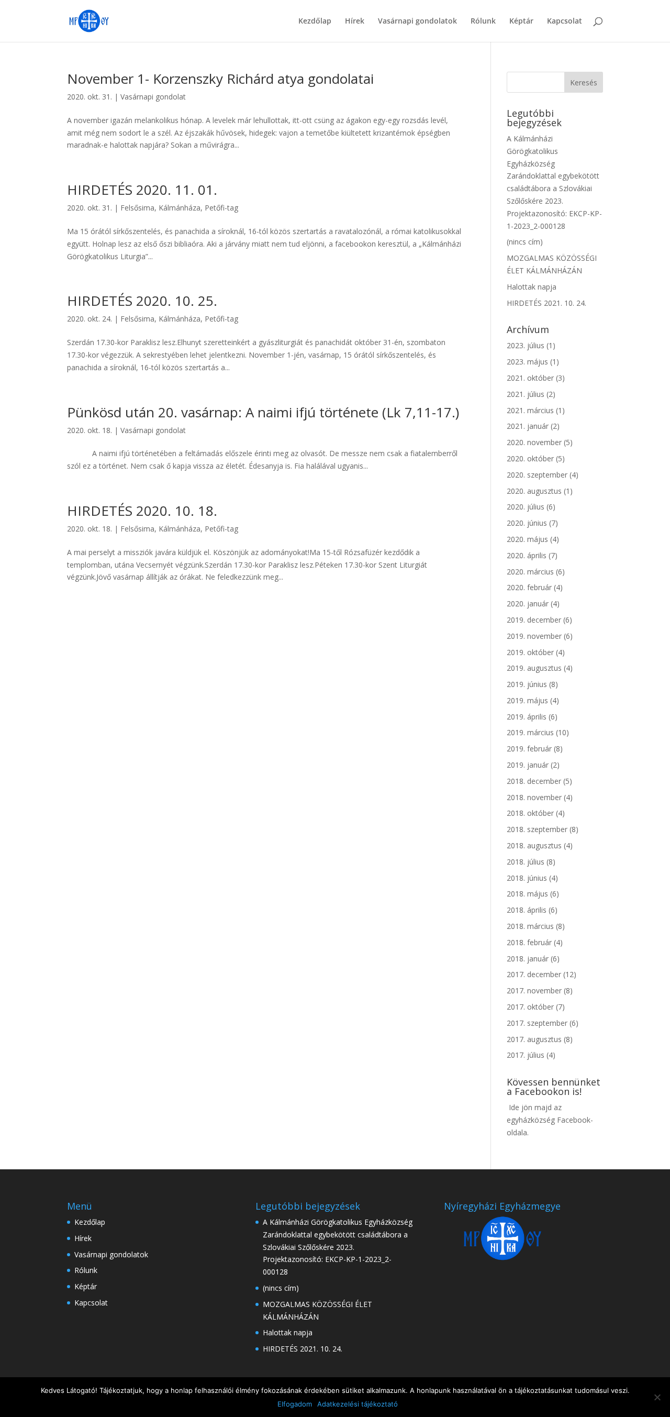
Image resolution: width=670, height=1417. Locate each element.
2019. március (530, 732)
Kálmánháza (179, 208)
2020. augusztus (534, 491)
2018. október (530, 813)
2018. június (527, 878)
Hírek (354, 21)
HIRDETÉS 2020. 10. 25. (142, 300)
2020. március (530, 572)
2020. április (526, 555)
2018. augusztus (534, 845)
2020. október (530, 458)
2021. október (530, 378)
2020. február (529, 587)
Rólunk (483, 21)
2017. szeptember (537, 1023)
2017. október (530, 1007)
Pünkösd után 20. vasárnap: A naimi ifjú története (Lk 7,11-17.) (263, 412)
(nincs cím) (525, 242)
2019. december (534, 620)
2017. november (534, 990)
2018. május (527, 894)
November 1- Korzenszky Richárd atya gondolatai (220, 78)
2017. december (534, 974)
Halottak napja (531, 287)
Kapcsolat (564, 21)
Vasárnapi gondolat (153, 97)
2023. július (525, 345)
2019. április (526, 717)
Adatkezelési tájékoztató (357, 1404)
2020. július (525, 507)
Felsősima (137, 208)
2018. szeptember (537, 829)
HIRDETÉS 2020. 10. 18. (142, 510)
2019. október (530, 652)
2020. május (527, 539)
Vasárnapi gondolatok (417, 21)
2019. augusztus (534, 668)
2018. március (530, 926)
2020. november (534, 442)
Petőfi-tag (221, 208)
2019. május (527, 700)
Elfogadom (294, 1404)
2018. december (534, 781)
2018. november (534, 797)
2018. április (526, 910)
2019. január (528, 765)
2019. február (529, 749)
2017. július (525, 1055)
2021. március (530, 410)
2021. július (525, 394)
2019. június (527, 684)
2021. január (528, 426)
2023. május (527, 362)
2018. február (529, 942)
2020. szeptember (537, 475)
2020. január (528, 603)
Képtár (521, 21)
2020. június (527, 523)
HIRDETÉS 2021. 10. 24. (546, 303)
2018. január (528, 959)
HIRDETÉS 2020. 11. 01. (142, 189)
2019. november (534, 636)
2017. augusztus (534, 1039)
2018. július (525, 862)
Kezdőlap (314, 21)
